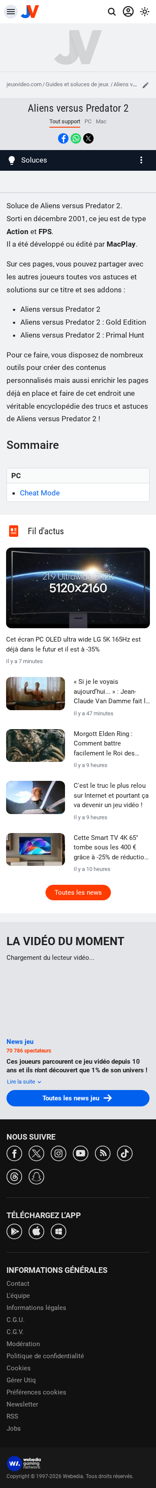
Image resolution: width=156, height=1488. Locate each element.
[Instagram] (58, 1152)
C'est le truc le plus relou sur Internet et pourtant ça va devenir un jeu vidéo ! (111, 795)
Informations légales (36, 1308)
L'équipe (18, 1296)
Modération (23, 1344)
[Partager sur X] (88, 138)
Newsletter (22, 1404)
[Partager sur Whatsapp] (76, 138)
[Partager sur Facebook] (63, 138)
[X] (36, 1152)
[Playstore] (14, 1230)
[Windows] (58, 1230)
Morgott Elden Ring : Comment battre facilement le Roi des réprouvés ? (104, 744)
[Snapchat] (36, 1176)
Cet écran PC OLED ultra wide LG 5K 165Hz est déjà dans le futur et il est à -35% (73, 644)
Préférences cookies (36, 1392)
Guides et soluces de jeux (78, 84)
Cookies (18, 1368)
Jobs (13, 1428)
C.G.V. (15, 1332)
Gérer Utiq (21, 1380)
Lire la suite (21, 1081)
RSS (12, 1416)
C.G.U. (15, 1320)
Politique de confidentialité (45, 1356)
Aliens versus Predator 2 (78, 108)
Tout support (64, 121)
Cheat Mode (40, 493)
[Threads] (14, 1176)
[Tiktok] (125, 1152)
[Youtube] (80, 1152)
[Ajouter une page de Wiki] (146, 85)
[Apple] (36, 1230)
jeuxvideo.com (24, 84)
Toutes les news (78, 892)
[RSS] (102, 1152)
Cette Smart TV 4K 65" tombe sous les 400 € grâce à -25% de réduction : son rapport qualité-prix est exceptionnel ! (111, 848)
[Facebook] (14, 1152)
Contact (17, 1284)
